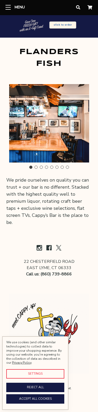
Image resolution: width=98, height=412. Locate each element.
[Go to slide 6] (57, 167)
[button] (49, 26)
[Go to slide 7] (62, 167)
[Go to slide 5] (51, 167)
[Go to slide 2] (36, 167)
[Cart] (89, 7)
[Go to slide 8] (67, 167)
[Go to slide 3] (41, 167)
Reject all (35, 387)
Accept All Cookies (35, 399)
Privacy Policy (21, 363)
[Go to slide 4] (46, 167)
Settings (35, 374)
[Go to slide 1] (30, 167)
